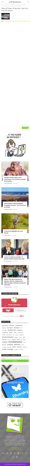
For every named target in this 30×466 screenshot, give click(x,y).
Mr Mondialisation (8, 183)
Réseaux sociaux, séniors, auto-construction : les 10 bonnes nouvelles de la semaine (15, 179)
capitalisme (19, 330)
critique (15, 332)
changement (5, 332)
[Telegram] (18, 453)
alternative (10, 328)
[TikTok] (22, 453)
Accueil (2, 5)
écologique (16, 349)
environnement (7, 337)
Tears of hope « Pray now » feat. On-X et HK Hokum (16, 5)
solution (19, 347)
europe (16, 337)
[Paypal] (10, 453)
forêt (24, 337)
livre (21, 339)
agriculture (5, 325)
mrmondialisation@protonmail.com (15, 449)
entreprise (21, 334)
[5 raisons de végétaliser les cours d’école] (15, 223)
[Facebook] (3, 453)
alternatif (4, 328)
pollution (17, 344)
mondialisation (15, 342)
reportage (9, 347)
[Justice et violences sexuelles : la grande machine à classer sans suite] (15, 249)
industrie (14, 339)
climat (11, 332)
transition (25, 347)
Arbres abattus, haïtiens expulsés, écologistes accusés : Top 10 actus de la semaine (15, 205)
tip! (8, 310)
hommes (9, 339)
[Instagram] (7, 453)
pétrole (22, 344)
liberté (18, 339)
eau (13, 334)
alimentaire (12, 325)
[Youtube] (16, 457)
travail (4, 349)
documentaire (20, 332)
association (4, 330)
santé (14, 347)
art (21, 328)
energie (16, 334)
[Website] (13, 457)
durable (3, 334)
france (4, 339)
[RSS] (14, 453)
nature (24, 342)
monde (4, 342)
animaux (17, 327)
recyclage (4, 347)
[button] (2, 2)
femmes (20, 337)
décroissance (9, 334)
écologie (10, 349)
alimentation (18, 325)
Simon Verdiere (7, 235)
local (24, 339)
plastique (4, 344)
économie (21, 349)
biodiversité (12, 330)
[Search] (28, 2)
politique (10, 344)
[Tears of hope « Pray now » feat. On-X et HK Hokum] (5, 19)
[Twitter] (26, 453)
